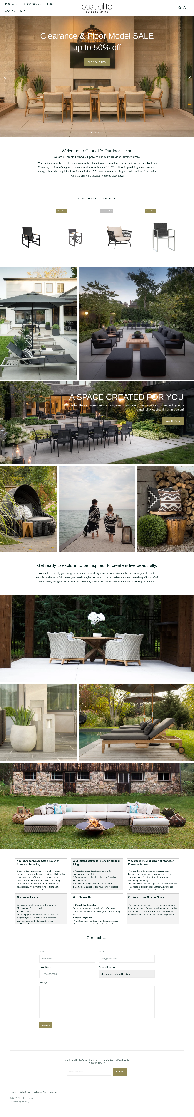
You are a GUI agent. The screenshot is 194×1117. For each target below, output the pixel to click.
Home (13, 1092)
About (9, 11)
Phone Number (45, 967)
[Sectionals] (97, 805)
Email (101, 951)
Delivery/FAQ (39, 1092)
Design (50, 4)
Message (43, 982)
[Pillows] (165, 508)
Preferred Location (107, 967)
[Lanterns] (38, 722)
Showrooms (31, 4)
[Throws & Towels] (97, 508)
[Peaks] (136, 323)
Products (11, 4)
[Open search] (179, 7)
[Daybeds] (28, 508)
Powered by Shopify (19, 1101)
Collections (24, 1092)
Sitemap (54, 1092)
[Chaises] (38, 323)
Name (41, 951)
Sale (22, 11)
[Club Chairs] (97, 638)
